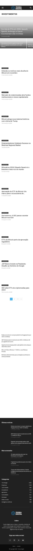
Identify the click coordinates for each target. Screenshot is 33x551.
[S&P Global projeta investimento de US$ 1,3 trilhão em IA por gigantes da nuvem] (6, 436)
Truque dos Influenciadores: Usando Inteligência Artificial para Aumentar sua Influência (21, 471)
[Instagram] (14, 540)
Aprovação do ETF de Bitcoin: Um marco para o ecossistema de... (14, 192)
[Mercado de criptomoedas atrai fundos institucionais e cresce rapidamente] (16, 85)
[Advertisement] (16, 3)
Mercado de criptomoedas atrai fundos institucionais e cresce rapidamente (16, 96)
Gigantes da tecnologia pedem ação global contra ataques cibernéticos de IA (16, 345)
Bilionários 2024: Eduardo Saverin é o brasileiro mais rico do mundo (15, 168)
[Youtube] (23, 540)
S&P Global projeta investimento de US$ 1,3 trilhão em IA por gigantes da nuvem (16, 340)
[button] (2, 8)
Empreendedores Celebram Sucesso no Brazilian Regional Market (16, 144)
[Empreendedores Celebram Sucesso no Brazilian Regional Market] (16, 133)
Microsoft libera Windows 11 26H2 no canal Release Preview (15, 350)
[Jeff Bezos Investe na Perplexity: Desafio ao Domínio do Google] (16, 254)
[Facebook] (10, 540)
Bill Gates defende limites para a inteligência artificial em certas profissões (16, 355)
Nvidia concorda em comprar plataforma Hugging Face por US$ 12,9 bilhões (16, 335)
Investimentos (5, 68)
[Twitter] (18, 540)
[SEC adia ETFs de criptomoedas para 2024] (16, 278)
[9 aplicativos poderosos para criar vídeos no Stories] (6, 464)
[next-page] (21, 299)
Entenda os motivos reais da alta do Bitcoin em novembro (15, 72)
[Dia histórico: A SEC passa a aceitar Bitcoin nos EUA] (16, 206)
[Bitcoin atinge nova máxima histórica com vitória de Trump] (16, 109)
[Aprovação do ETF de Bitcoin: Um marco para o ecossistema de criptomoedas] (16, 182)
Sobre (14, 546)
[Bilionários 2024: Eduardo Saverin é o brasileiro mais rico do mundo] (16, 158)
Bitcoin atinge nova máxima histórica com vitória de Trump (15, 120)
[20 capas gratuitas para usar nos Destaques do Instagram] (6, 456)
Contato (19, 546)
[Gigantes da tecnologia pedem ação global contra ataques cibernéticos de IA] (6, 443)
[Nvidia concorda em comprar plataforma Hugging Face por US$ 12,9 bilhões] (6, 428)
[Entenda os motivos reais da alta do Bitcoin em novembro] (16, 61)
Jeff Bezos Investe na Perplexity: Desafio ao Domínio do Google (14, 265)
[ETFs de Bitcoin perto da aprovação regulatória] (16, 230)
